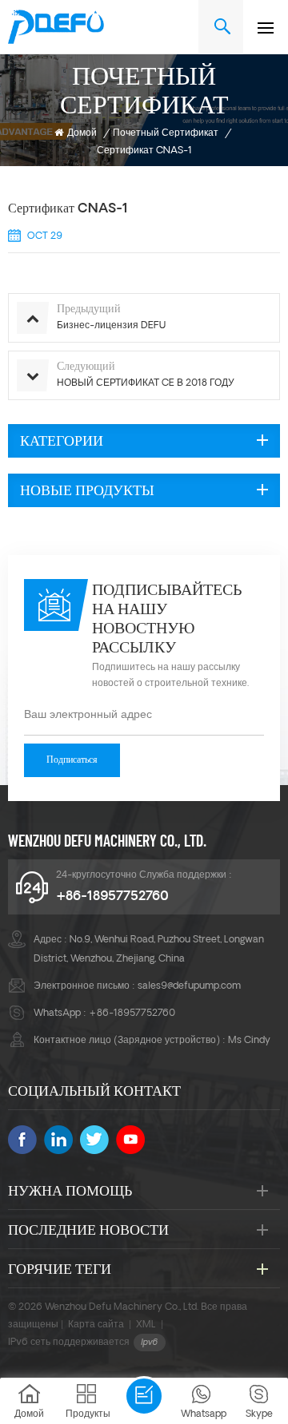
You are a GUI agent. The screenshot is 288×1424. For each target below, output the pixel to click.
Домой (82, 133)
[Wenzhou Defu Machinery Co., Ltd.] (56, 27)
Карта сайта (96, 1325)
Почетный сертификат (165, 133)
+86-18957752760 (112, 896)
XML (146, 1325)
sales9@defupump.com (189, 986)
